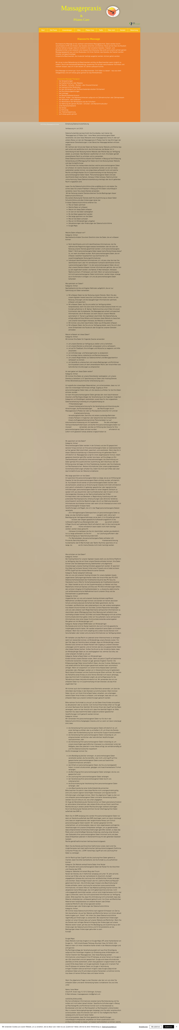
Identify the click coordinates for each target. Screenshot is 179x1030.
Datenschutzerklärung (109, 1027)
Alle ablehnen (155, 1027)
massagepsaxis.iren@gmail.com (88, 994)
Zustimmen (168, 1027)
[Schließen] (176, 1026)
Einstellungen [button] (143, 1027)
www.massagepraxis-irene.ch (102, 138)
